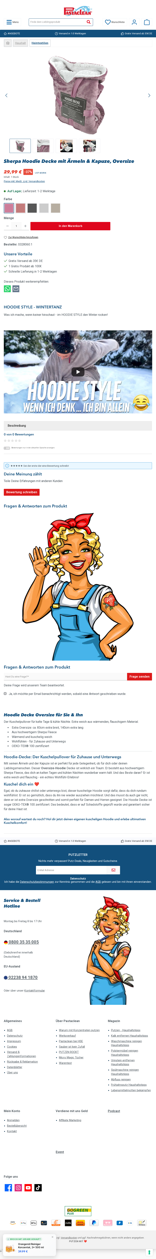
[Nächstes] (149, 95)
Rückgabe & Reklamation (22, 1061)
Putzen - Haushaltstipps (125, 1030)
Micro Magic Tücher (71, 1057)
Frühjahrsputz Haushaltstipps (129, 1085)
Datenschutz (15, 1035)
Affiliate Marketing (70, 1120)
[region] (78, 104)
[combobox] (57, 22)
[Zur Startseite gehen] (78, 11)
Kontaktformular (34, 990)
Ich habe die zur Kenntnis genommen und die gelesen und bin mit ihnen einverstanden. (78, 881)
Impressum (14, 1041)
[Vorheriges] (7, 95)
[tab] (78, 425)
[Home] (8, 43)
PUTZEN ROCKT (69, 1052)
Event (60, 1152)
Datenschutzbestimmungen (37, 881)
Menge (9, 218)
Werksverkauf (67, 1035)
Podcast (114, 1111)
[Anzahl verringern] (7, 226)
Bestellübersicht (17, 1125)
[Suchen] (88, 22)
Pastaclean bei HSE (71, 1041)
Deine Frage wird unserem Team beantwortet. (34, 685)
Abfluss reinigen (121, 1079)
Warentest (65, 1063)
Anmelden (13, 1120)
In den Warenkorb (70, 226)
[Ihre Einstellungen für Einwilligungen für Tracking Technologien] (149, 1252)
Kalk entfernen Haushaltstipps (129, 1035)
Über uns (12, 1072)
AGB (98, 881)
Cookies (12, 1046)
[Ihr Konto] (134, 22)
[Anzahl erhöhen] (25, 226)
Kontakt (12, 1131)
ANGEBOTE (14, 33)
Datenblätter (14, 1067)
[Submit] (113, 870)
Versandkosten (69, 1237)
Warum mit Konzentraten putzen (79, 1030)
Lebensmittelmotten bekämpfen (131, 1090)
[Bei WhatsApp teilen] (7, 288)
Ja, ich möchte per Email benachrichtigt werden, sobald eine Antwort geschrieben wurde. (67, 694)
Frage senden (140, 676)
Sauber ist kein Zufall (72, 1046)
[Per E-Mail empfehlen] (16, 288)
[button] (78, 372)
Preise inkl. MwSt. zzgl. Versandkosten (24, 181)
